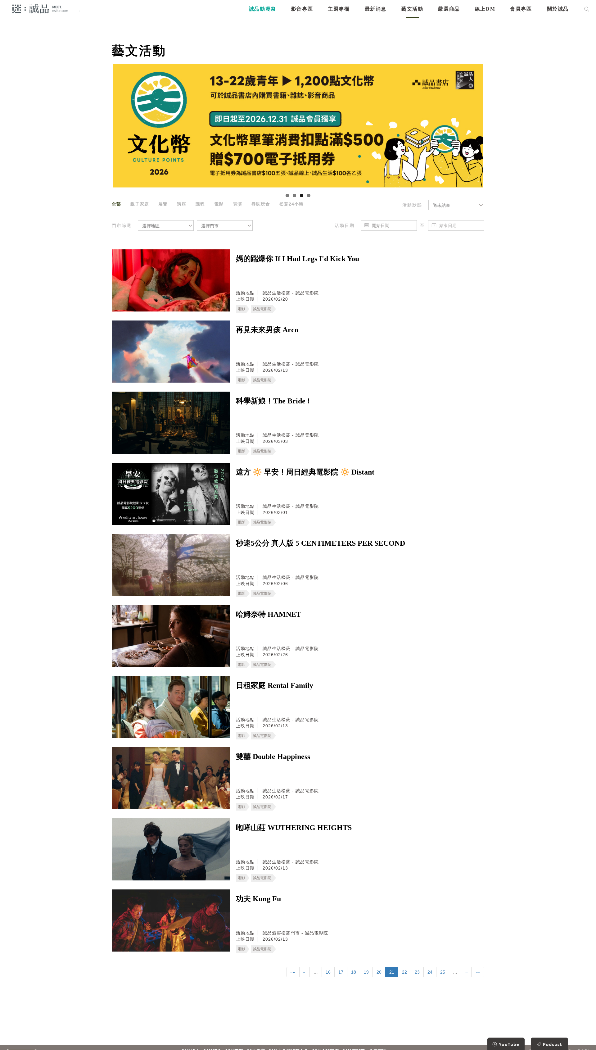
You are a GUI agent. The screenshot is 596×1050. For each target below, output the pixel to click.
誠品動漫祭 (262, 8)
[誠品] (40, 8)
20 (379, 972)
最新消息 (375, 8)
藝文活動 (412, 8)
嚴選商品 (449, 8)
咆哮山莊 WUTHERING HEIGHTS (294, 828)
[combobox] (456, 205)
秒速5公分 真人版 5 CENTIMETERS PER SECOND (320, 543)
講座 (181, 204)
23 (417, 972)
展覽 (163, 204)
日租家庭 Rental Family (274, 685)
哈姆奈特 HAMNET (268, 614)
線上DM (485, 8)
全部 (116, 204)
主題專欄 (339, 8)
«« (293, 972)
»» (477, 972)
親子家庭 (139, 204)
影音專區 (302, 8)
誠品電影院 (262, 309)
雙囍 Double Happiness (273, 756)
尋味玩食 (260, 204)
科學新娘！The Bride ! (273, 401)
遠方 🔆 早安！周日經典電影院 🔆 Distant (305, 472)
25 (442, 972)
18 (353, 972)
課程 (200, 204)
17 (340, 972)
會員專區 (521, 8)
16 (328, 972)
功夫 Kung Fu (258, 899)
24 (429, 972)
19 (366, 972)
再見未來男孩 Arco (267, 330)
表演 (237, 204)
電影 (219, 204)
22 (404, 972)
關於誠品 (558, 8)
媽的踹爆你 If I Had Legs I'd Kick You (297, 259)
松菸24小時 (291, 204)
